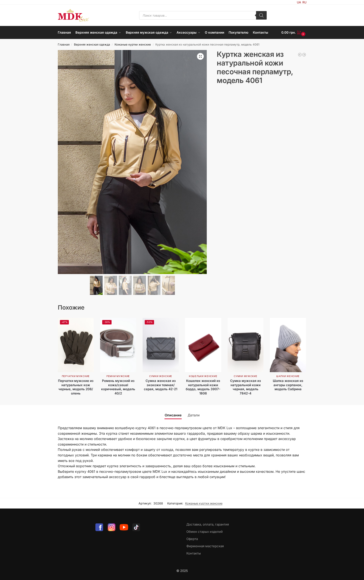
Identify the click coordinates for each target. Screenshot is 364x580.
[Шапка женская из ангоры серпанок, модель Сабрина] (288, 345)
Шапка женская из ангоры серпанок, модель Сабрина (288, 385)
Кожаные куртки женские (133, 44)
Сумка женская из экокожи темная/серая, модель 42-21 (160, 385)
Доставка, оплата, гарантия (207, 524)
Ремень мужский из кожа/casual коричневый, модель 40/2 (118, 387)
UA (299, 2)
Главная (63, 44)
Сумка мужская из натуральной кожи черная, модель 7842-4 (245, 387)
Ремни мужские (118, 376)
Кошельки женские (203, 376)
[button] (293, 32)
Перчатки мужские (76, 376)
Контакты (193, 553)
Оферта (192, 539)
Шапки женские (288, 376)
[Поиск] (261, 15)
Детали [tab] (194, 415)
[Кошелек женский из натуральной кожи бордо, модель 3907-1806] (203, 345)
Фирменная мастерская (205, 546)
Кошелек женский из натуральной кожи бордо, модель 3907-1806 (203, 387)
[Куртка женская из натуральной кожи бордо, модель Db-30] (304, 55)
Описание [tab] (173, 415)
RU (304, 2)
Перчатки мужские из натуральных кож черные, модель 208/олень (75, 387)
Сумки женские (160, 376)
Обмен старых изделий (204, 532)
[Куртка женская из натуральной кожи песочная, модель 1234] (300, 55)
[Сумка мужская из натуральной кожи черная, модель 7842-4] (246, 345)
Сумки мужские (245, 376)
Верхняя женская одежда (92, 44)
